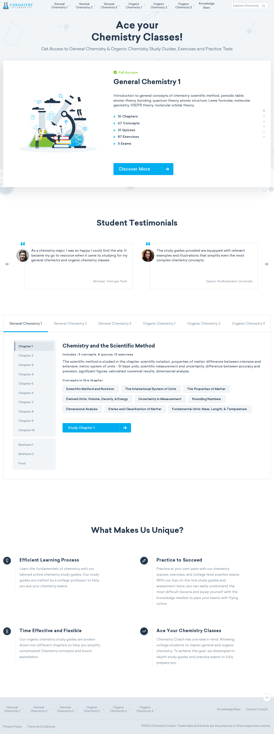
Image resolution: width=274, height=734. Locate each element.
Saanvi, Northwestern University (229, 281)
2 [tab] (264, 116)
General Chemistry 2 (70, 323)
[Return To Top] (267, 697)
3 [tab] (264, 121)
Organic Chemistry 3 (248, 323)
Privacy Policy (12, 726)
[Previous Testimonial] (266, 264)
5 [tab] (264, 131)
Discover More (241, 169)
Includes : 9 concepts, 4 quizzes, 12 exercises (98, 354)
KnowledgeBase (206, 5)
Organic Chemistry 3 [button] (145, 709)
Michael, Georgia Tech (110, 281)
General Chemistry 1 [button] (12, 709)
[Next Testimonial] (7, 264)
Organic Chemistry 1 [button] (92, 709)
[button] (60, 5)
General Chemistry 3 (114, 323)
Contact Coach (257, 709)
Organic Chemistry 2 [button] (118, 709)
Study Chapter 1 (81, 428)
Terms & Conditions (41, 726)
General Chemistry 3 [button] (65, 709)
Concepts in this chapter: (83, 380)
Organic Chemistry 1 (159, 323)
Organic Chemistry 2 (203, 323)
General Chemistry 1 (25, 323)
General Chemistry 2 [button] (38, 709)
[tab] (25, 323)
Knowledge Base (229, 709)
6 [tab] (264, 136)
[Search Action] (264, 5)
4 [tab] (264, 126)
